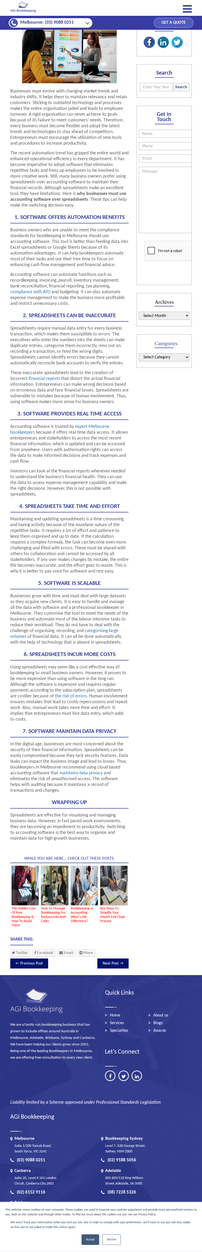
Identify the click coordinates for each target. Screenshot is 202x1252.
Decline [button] (111, 1239)
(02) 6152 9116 (31, 1192)
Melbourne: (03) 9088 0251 (47, 22)
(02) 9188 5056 (122, 1160)
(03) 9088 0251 (31, 1160)
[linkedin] (137, 1075)
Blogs (158, 1023)
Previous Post (29, 963)
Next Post (113, 963)
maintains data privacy (81, 773)
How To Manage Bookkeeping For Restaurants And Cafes (53, 915)
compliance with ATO (30, 292)
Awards (159, 1031)
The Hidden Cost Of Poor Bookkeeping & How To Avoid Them (24, 917)
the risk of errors (71, 696)
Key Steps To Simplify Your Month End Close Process (112, 915)
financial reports (44, 378)
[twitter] (123, 1075)
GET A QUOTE (173, 23)
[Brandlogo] (23, 12)
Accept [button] (90, 1239)
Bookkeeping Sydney (124, 1139)
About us (160, 1015)
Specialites (119, 1031)
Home (115, 1015)
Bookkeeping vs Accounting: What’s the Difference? (82, 915)
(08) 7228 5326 (122, 1192)
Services (117, 1023)
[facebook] (110, 1075)
